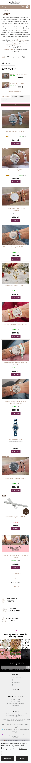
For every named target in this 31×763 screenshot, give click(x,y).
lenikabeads (17, 684)
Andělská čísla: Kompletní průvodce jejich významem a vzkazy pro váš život (15, 714)
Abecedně (4, 100)
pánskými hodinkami (12, 44)
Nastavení (15, 753)
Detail (16, 220)
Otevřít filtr (15, 105)
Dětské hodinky (8, 50)
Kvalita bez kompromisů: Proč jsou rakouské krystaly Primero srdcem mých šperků (15, 719)
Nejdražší (21, 96)
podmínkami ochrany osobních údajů (21, 669)
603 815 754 (16, 680)
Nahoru (16, 586)
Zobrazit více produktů (14, 91)
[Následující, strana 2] (15, 578)
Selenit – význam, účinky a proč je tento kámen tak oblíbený (15, 725)
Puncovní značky (15, 705)
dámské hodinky (21, 40)
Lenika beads (17, 682)
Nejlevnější (14, 96)
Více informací (23, 749)
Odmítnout (7, 758)
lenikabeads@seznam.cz (16, 677)
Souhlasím (22, 758)
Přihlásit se (28, 667)
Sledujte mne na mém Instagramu (16, 635)
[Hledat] (1, 6)
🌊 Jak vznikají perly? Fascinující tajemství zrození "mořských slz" (15, 730)
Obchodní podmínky (15, 701)
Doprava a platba (15, 699)
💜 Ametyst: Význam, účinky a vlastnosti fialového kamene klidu (15, 735)
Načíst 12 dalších (15, 574)
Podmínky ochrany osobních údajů (15, 703)
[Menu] (27, 6)
